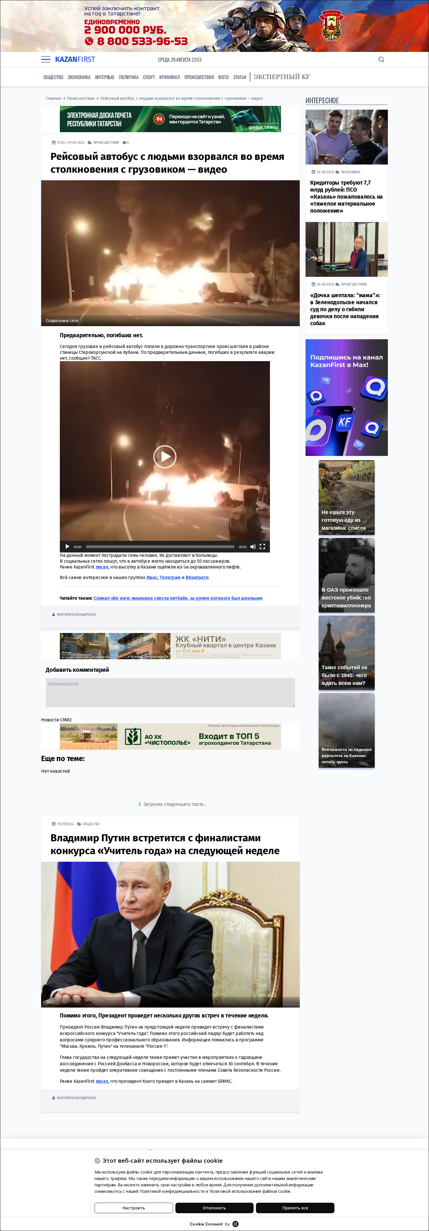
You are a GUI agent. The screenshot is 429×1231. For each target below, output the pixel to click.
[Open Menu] (45, 59)
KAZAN (75, 59)
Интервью (104, 77)
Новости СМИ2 (56, 720)
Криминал (169, 77)
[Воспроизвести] (67, 547)
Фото (223, 77)
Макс (152, 577)
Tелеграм (170, 577)
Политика (128, 77)
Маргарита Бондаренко (76, 614)
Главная (53, 98)
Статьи (239, 77)
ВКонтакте (197, 577)
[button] (165, 456)
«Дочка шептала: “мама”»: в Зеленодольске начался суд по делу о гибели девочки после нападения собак (345, 309)
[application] (165, 456)
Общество (53, 77)
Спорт (149, 77)
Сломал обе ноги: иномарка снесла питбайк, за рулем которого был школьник (178, 598)
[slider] (160, 546)
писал (102, 567)
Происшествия (199, 77)
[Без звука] (253, 547)
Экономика (79, 77)
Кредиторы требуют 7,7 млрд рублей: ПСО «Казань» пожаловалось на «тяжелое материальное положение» (346, 196)
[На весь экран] (262, 547)
